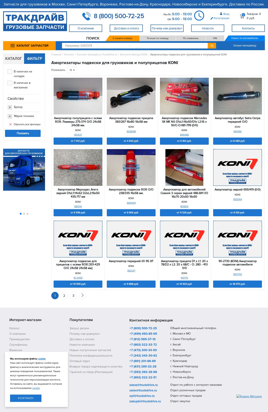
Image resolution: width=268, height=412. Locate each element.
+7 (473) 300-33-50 (143, 350)
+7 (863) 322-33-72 (143, 345)
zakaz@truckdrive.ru (143, 385)
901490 (237, 131)
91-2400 (77, 277)
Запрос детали (79, 328)
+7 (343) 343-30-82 (143, 355)
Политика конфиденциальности (91, 355)
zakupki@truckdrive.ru (145, 401)
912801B (131, 131)
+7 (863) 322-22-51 (142, 377)
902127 (131, 270)
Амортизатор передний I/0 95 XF (131, 261)
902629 (131, 203)
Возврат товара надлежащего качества (96, 366)
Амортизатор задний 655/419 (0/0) (237, 189)
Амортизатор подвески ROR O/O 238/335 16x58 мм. (131, 191)
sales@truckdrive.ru (143, 390)
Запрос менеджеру (244, 45)
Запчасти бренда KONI (133, 54)
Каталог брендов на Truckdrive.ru (97, 54)
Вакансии (15, 350)
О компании (17, 334)
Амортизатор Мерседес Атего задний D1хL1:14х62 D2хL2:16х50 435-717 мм (78, 193)
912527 (78, 134)
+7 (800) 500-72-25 (143, 328)
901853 (184, 206)
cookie (42, 358)
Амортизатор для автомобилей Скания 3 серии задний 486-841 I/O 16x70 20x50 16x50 (184, 193)
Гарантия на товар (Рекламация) (91, 372)
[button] (21, 214)
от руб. (78, 141)
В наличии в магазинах (22, 85)
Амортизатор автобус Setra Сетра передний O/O (237, 120)
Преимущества (19, 339)
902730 (237, 274)
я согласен (26, 398)
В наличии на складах (23, 74)
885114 (78, 206)
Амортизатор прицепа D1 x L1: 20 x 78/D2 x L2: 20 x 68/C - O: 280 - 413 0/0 (184, 265)
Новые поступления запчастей (90, 350)
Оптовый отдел (80, 361)
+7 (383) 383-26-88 (143, 372)
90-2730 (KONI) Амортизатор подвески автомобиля (238, 263)
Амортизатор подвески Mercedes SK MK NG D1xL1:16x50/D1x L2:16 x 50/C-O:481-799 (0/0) (184, 122)
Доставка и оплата (82, 339)
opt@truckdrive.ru (142, 396)
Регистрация (221, 18)
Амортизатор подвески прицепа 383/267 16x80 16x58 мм (131, 120)
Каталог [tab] (13, 58)
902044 (237, 199)
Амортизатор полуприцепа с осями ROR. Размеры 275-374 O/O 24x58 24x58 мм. (78, 122)
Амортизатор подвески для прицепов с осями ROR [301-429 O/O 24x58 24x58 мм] (78, 265)
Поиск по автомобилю (244, 38)
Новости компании (82, 344)
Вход (226, 14)
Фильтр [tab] (34, 58)
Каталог (69, 54)
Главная (56, 54)
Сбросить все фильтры (27, 124)
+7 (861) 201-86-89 (142, 361)
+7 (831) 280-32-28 (142, 366)
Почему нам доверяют (85, 334)
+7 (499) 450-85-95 (143, 334)
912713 (184, 277)
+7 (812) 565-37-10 (142, 339)
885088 (184, 134)
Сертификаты (18, 344)
